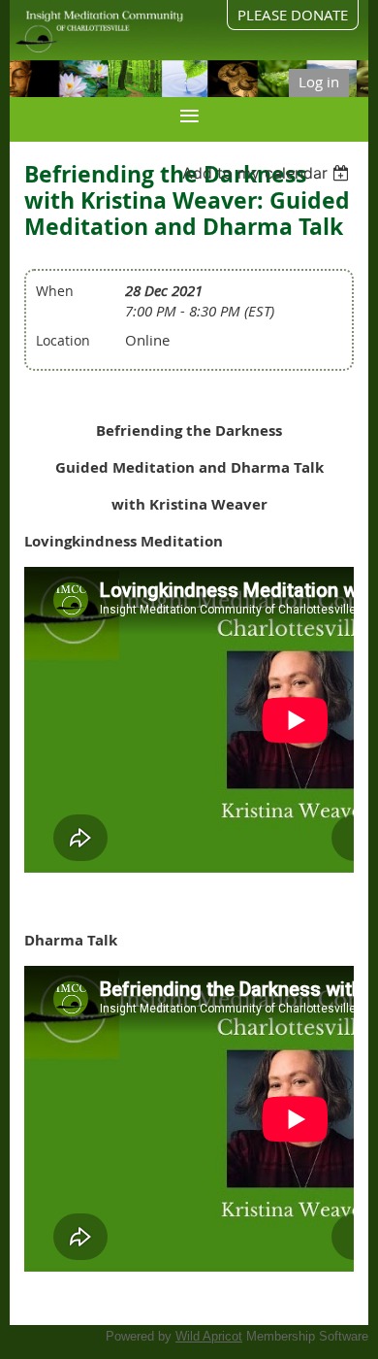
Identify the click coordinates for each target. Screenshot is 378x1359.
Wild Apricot (208, 1336)
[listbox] (268, 172)
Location (63, 340)
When (55, 291)
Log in (319, 81)
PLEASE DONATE (292, 14)
